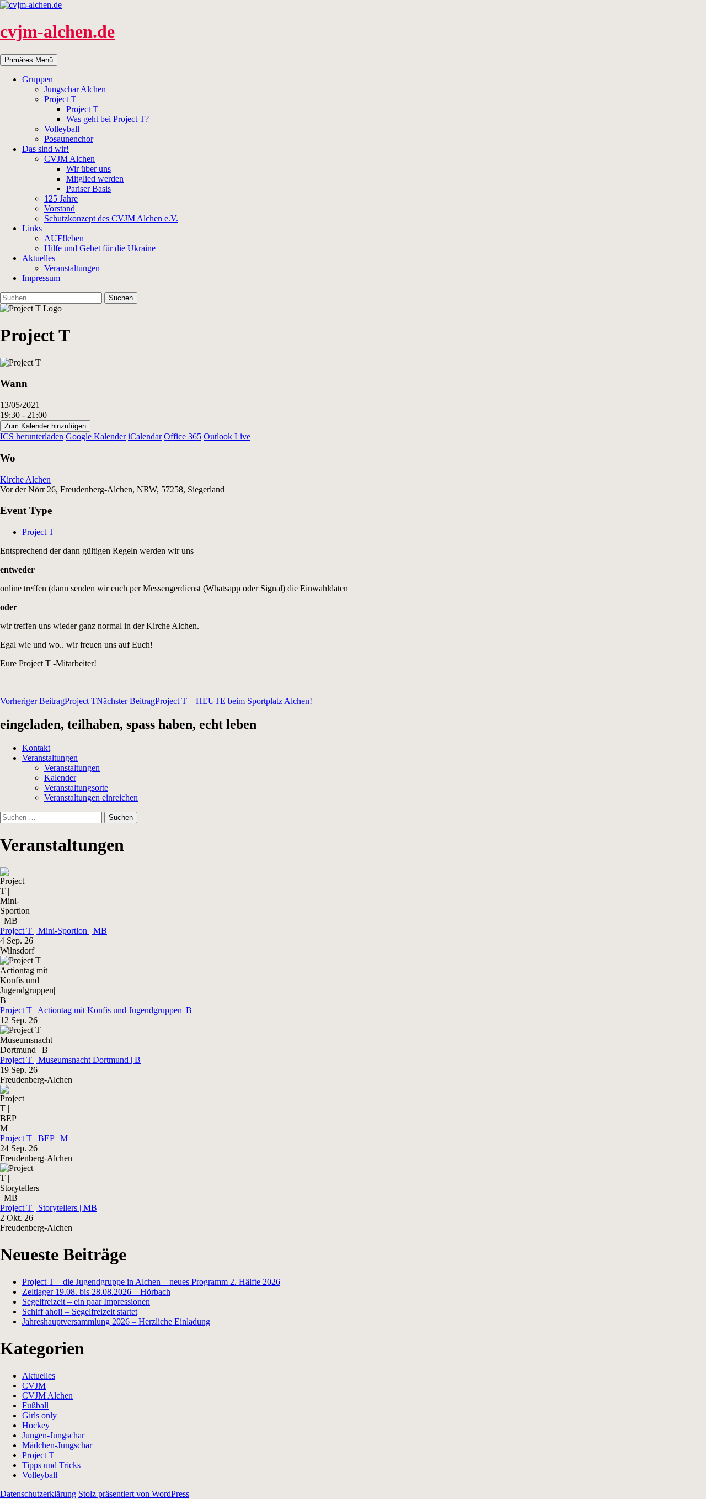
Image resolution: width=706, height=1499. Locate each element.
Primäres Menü (28, 60)
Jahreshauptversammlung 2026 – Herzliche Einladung (116, 1321)
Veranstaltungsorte (76, 787)
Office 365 (182, 436)
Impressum (41, 278)
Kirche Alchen (25, 479)
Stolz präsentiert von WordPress (133, 1493)
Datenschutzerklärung (38, 1493)
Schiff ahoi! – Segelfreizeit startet (79, 1311)
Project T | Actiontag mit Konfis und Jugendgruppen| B (96, 1010)
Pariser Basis (88, 188)
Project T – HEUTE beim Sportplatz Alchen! (204, 701)
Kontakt (36, 748)
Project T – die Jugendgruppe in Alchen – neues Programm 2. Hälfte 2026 (151, 1281)
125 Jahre (61, 198)
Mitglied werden (95, 178)
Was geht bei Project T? (107, 119)
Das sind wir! (45, 148)
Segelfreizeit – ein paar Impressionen (86, 1301)
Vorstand (59, 208)
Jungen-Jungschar (53, 1435)
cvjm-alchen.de (57, 31)
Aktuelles (38, 258)
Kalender (60, 777)
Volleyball (61, 129)
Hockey (36, 1425)
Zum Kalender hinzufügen (45, 426)
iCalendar (145, 436)
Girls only (39, 1415)
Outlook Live (227, 436)
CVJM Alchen (69, 158)
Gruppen (37, 79)
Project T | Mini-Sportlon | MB (53, 930)
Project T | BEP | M (34, 1138)
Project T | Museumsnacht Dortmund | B (70, 1059)
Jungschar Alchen (75, 89)
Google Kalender (96, 436)
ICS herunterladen (31, 436)
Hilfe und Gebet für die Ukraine (100, 248)
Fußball (35, 1405)
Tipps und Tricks (51, 1465)
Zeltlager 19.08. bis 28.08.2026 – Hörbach (96, 1291)
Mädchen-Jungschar (57, 1445)
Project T (60, 99)
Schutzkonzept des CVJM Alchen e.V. (111, 218)
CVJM (34, 1385)
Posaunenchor (68, 139)
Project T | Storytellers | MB (48, 1207)
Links (32, 228)
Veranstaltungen (72, 268)
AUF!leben (64, 238)
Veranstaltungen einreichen (91, 797)
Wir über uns (88, 168)
